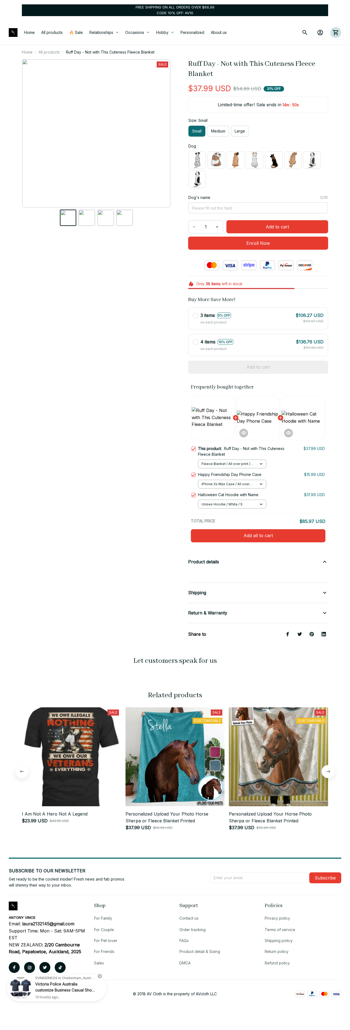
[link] (20, 987)
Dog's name (199, 197)
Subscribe (325, 878)
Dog (192, 146)
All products (49, 52)
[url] (48, 924)
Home (27, 52)
